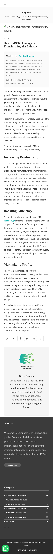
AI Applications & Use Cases (27, 500)
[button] (5, 548)
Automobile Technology (27, 513)
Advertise (21, 550)
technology (9, 220)
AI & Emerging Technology (27, 495)
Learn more (12, 465)
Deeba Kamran (27, 56)
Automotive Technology (27, 517)
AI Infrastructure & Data (27, 508)
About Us (33, 550)
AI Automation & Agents (27, 504)
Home (7, 17)
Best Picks (27, 521)
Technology (16, 17)
